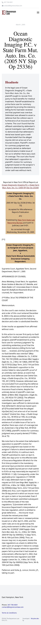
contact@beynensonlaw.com (13, 6)
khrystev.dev (35, 618)
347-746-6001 (8, 2)
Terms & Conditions (9, 613)
